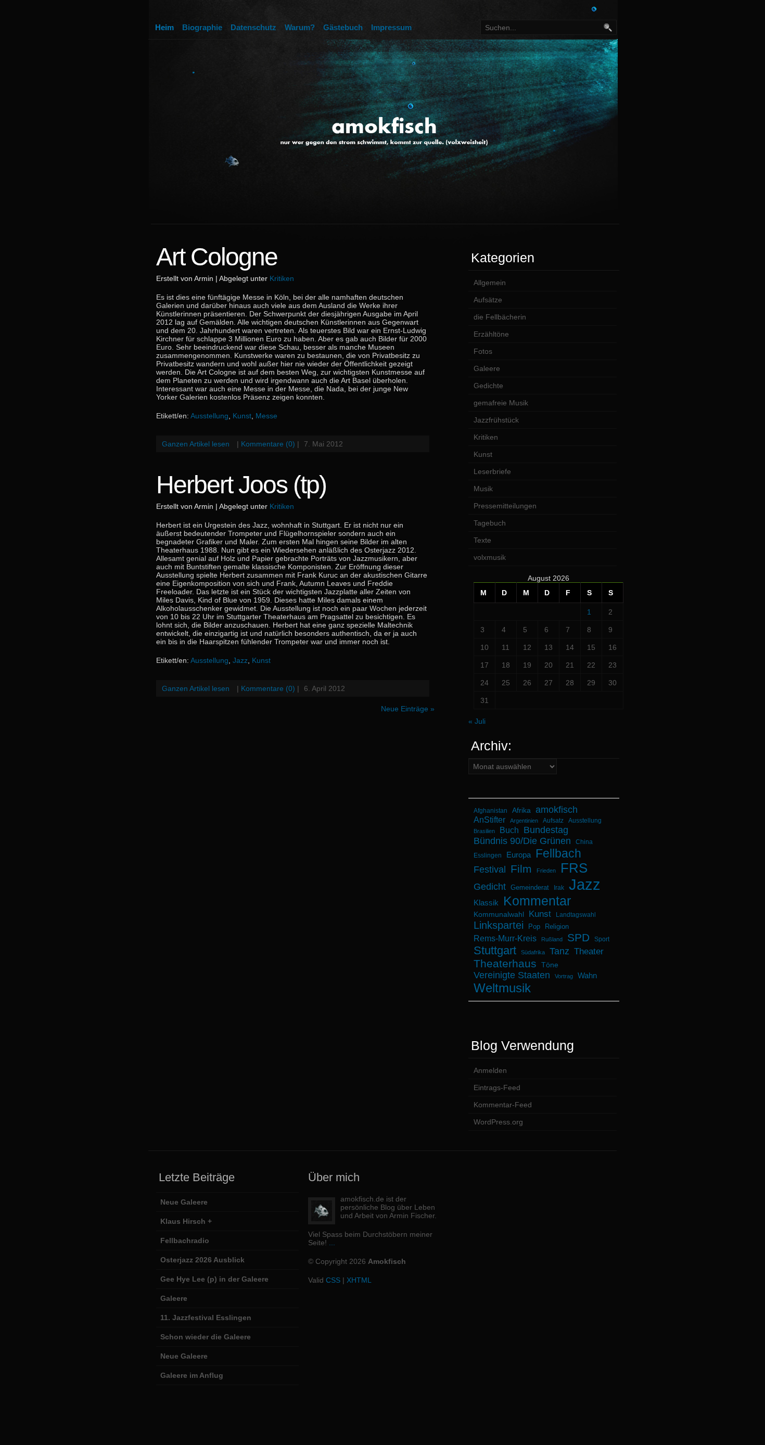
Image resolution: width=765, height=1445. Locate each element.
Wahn (587, 975)
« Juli (477, 721)
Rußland (552, 939)
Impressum (391, 27)
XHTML (359, 1280)
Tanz (559, 951)
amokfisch (557, 809)
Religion (557, 926)
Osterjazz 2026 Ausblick (202, 1260)
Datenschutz (253, 27)
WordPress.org (498, 1122)
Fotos (483, 351)
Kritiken (282, 278)
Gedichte (488, 385)
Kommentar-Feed (503, 1105)
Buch (509, 830)
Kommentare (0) (268, 444)
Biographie (202, 27)
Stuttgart (495, 950)
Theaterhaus (505, 963)
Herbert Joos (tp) (241, 484)
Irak (559, 887)
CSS (333, 1280)
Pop (534, 926)
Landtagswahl (576, 914)
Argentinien (524, 820)
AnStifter (489, 819)
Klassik (486, 902)
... (332, 1242)
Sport (601, 939)
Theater (589, 951)
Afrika (521, 810)
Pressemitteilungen (505, 506)
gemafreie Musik (501, 403)
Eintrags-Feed (497, 1087)
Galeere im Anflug (191, 1375)
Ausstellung (209, 416)
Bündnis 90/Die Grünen (522, 841)
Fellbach (558, 853)
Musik (483, 488)
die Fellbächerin (500, 317)
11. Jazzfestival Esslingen (205, 1317)
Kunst (242, 416)
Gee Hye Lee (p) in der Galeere (214, 1279)
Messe (266, 416)
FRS (574, 868)
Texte (482, 540)
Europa (518, 855)
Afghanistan (490, 810)
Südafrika (533, 952)
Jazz (240, 660)
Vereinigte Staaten (512, 975)
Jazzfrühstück (496, 420)
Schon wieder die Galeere (205, 1337)
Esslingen (488, 855)
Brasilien (484, 831)
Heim (164, 27)
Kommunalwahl (499, 914)
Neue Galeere (184, 1202)
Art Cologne (216, 257)
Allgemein (490, 282)
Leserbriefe (492, 471)
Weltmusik (502, 988)
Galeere (487, 368)
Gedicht (490, 886)
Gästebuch (343, 27)
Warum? (300, 27)
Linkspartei (499, 925)
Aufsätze (488, 300)
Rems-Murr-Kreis (505, 938)
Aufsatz (553, 820)
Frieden (546, 870)
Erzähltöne (491, 334)
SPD (578, 937)
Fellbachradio (184, 1240)
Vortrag (564, 976)
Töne (549, 965)
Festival (490, 869)
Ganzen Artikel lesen (196, 444)
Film (521, 869)
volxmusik (490, 557)
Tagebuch (490, 523)
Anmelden (490, 1070)
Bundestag (546, 830)
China (584, 841)
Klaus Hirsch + (186, 1221)
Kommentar (537, 900)
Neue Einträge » (408, 709)
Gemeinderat (530, 887)
